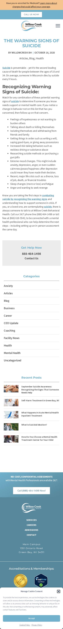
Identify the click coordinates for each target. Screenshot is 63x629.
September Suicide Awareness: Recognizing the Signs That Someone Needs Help (40, 389)
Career (8, 316)
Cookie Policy (24, 625)
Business (9, 308)
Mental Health (12, 353)
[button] (58, 591)
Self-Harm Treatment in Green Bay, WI (40, 400)
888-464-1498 (31, 253)
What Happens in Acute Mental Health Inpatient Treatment (40, 414)
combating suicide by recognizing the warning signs (28, 197)
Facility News (11, 338)
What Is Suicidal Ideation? (34, 424)
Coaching (9, 331)
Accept (31, 618)
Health (40, 58)
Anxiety (8, 286)
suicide (15, 101)
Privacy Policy (37, 625)
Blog (32, 58)
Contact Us (31, 258)
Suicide (6, 68)
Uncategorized (12, 360)
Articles (23, 58)
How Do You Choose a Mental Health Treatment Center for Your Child (39, 438)
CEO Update (11, 323)
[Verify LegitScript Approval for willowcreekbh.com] (42, 581)
